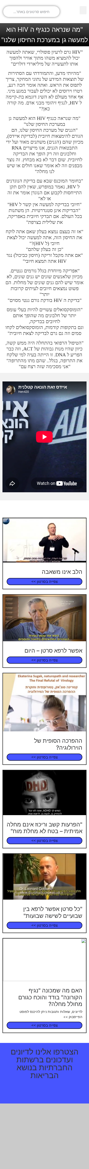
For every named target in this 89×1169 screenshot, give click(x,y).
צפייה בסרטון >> (44, 581)
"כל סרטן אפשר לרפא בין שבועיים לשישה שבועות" (52, 912)
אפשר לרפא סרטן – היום (53, 650)
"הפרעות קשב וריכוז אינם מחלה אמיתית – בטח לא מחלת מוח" (44, 828)
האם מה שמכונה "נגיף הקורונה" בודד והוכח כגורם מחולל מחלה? (50, 997)
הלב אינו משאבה (62, 571)
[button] (83, 10)
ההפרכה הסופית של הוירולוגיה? (58, 744)
